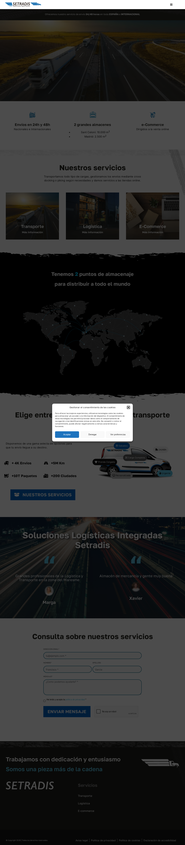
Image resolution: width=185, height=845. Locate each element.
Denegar (92, 434)
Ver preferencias (118, 434)
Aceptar (67, 434)
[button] (128, 407)
